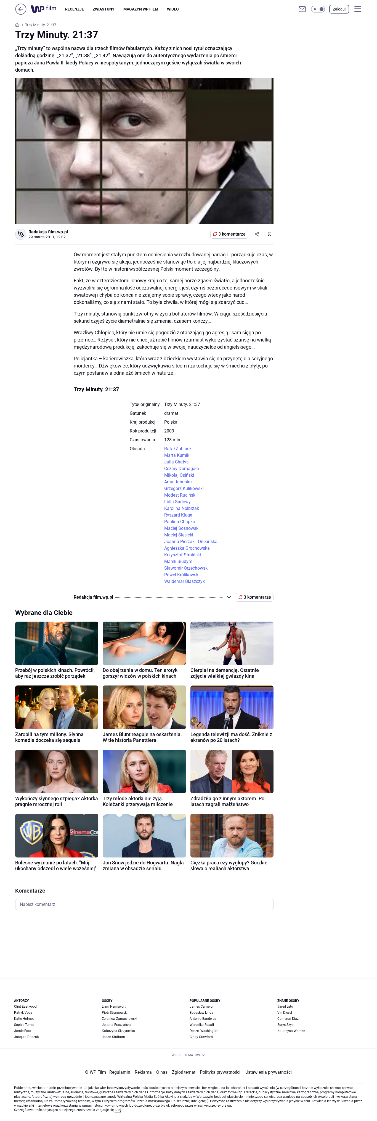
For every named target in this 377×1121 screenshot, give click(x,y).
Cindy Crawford (201, 1037)
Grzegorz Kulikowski (184, 488)
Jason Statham (113, 1037)
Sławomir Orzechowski (186, 568)
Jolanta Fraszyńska (116, 1025)
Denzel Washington (204, 1031)
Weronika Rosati (202, 1025)
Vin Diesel (284, 1013)
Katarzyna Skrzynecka (118, 1031)
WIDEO (173, 9)
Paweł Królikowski (182, 574)
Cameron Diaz (288, 1019)
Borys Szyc (285, 1025)
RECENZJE (74, 9)
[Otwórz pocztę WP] (302, 9)
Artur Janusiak (178, 481)
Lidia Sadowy (177, 501)
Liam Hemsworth (115, 1006)
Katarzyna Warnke (291, 1031)
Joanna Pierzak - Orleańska (190, 541)
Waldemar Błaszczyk (184, 581)
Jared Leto (285, 1006)
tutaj (118, 1110)
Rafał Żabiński (178, 448)
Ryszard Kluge (178, 515)
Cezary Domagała (181, 468)
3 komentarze (232, 234)
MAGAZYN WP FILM (140, 9)
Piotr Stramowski (115, 1013)
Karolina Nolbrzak (181, 508)
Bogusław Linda (201, 1013)
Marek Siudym (178, 561)
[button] (318, 9)
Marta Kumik (176, 455)
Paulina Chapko (179, 521)
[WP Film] (48, 9)
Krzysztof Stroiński (182, 554)
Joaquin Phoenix (26, 1037)
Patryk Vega (23, 1013)
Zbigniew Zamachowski (119, 1019)
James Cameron (202, 1006)
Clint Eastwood (25, 1006)
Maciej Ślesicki (178, 535)
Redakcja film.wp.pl (48, 231)
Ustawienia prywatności (267, 1072)
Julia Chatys (176, 462)
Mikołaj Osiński (179, 475)
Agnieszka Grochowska (187, 548)
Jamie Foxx (22, 1031)
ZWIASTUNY (104, 9)
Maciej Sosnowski (182, 528)
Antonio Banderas (203, 1019)
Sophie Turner (24, 1025)
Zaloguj (339, 9)
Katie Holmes (24, 1019)
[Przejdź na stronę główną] (20, 13)
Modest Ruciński (180, 495)
